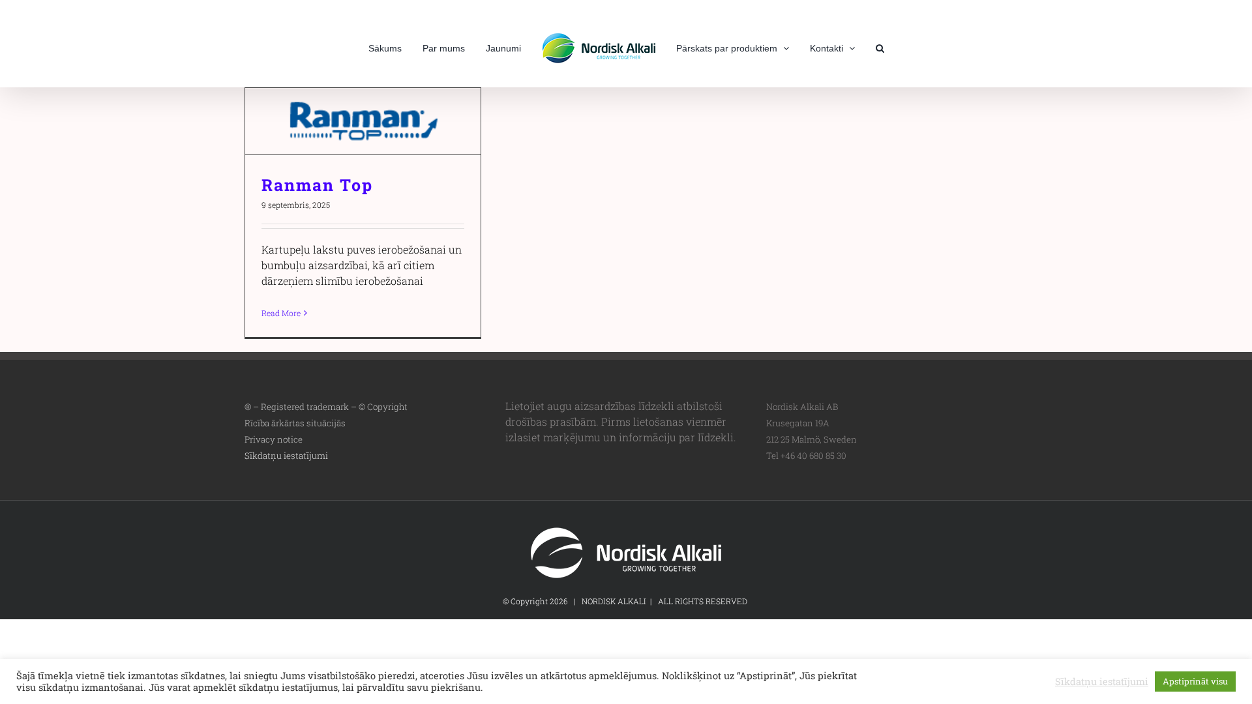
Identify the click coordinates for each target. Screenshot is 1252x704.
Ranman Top (363, 121)
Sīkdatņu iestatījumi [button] (286, 456)
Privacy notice (274, 439)
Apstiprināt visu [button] (1195, 681)
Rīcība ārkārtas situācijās (295, 423)
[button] (858, 47)
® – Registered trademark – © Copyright (326, 407)
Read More (281, 313)
